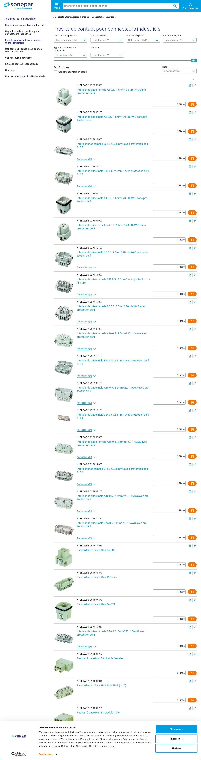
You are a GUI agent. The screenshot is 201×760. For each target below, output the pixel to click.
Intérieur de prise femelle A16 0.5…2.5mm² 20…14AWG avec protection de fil (112, 443)
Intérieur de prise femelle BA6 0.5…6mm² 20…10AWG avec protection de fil (111, 633)
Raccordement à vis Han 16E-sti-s (97, 577)
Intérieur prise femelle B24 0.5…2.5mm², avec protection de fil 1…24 (113, 145)
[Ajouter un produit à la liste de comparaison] (190, 85)
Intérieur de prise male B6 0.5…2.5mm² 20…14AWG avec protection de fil (112, 254)
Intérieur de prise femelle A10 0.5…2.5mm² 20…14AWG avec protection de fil (112, 335)
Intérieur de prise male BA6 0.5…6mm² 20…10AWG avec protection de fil (112, 524)
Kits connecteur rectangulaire (21, 64)
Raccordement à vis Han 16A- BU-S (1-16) (101, 685)
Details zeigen (46, 754)
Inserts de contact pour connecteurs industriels (23, 41)
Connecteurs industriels (104, 17)
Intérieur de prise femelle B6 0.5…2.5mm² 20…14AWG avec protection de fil (111, 308)
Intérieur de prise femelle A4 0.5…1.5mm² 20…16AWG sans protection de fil (111, 227)
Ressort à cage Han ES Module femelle (100, 658)
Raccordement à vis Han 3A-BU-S (96, 550)
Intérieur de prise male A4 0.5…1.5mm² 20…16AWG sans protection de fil (112, 199)
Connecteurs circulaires (18, 57)
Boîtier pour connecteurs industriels (25, 25)
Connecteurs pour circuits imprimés (25, 76)
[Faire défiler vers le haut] (192, 79)
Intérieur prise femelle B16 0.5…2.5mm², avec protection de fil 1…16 (113, 470)
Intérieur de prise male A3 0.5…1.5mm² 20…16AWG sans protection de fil (112, 118)
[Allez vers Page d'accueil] (54, 17)
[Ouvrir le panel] (194, 60)
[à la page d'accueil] (27, 6)
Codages (10, 70)
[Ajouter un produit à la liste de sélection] (195, 85)
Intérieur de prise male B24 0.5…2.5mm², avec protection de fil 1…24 (113, 416)
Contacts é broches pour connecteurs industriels (24, 50)
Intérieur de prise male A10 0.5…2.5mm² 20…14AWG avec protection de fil (113, 389)
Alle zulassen (176, 729)
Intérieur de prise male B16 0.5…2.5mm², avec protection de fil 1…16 (113, 362)
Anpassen (175, 738)
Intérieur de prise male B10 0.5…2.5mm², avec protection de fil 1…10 (113, 172)
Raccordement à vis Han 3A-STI (96, 604)
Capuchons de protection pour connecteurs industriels (22, 32)
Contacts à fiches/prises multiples (72, 17)
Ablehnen (176, 748)
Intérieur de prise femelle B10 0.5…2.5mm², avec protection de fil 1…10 (113, 281)
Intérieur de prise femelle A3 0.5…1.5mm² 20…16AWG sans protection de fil (111, 91)
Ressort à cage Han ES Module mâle (98, 712)
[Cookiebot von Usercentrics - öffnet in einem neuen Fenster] (19, 754)
